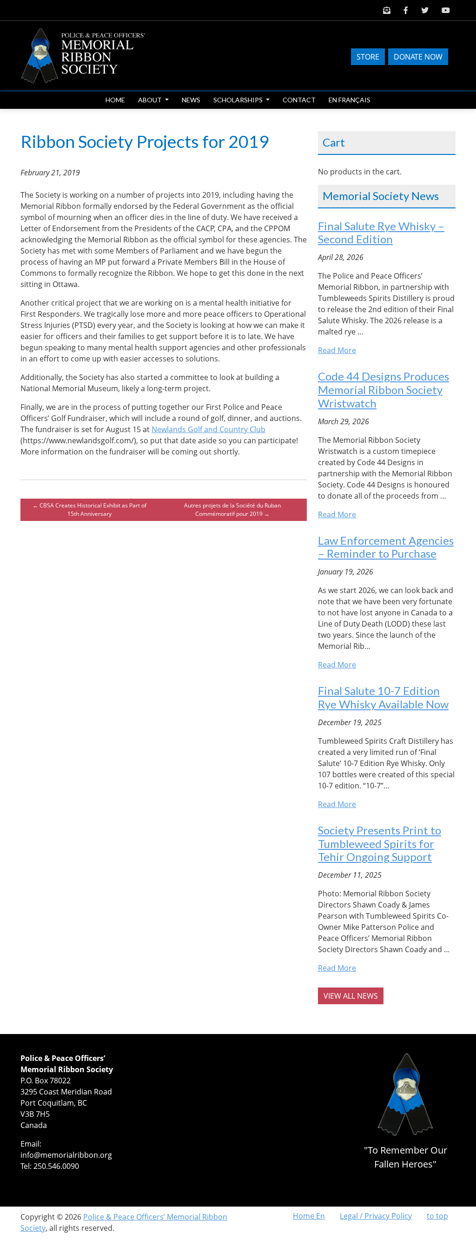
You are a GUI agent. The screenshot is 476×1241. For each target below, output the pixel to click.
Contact (299, 100)
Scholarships (238, 100)
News (191, 100)
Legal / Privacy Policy (376, 1216)
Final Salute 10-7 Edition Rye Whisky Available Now (383, 697)
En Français (349, 100)
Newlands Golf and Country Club (208, 429)
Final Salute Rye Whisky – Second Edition (381, 232)
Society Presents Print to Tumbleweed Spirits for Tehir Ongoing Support (379, 843)
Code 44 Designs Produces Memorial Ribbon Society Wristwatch (383, 389)
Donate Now (418, 57)
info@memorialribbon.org (66, 1155)
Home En (309, 1216)
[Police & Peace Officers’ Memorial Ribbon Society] (90, 54)
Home (115, 100)
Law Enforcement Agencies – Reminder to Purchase (386, 547)
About (150, 100)
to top (437, 1216)
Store (368, 57)
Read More (337, 350)
